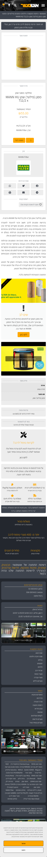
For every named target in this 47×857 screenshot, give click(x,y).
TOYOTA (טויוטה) (10, 784)
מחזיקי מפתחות (20, 790)
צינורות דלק (9, 781)
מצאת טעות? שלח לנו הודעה (23, 424)
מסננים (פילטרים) (13, 13)
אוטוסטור (43, 13)
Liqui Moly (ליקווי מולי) (23, 776)
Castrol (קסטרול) (12, 787)
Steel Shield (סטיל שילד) (31, 799)
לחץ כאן (23, 334)
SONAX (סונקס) (29, 770)
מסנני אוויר (28, 773)
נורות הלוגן (21, 778)
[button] (43, 5)
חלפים (23, 13)
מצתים (17, 781)
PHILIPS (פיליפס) (22, 793)
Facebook (9, 751)
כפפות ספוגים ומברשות (12, 767)
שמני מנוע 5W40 (36, 776)
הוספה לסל (19, 140)
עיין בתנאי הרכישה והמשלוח (17, 507)
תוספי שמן (25, 781)
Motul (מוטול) (9, 776)
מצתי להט (26, 787)
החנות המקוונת (32, 13)
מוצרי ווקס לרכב (11, 778)
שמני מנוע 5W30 (36, 764)
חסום (23, 850)
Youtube (39, 751)
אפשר (23, 843)
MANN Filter (21, 130)
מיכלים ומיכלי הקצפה (35, 793)
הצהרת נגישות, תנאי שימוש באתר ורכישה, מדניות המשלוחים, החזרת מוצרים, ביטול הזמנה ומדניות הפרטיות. (23, 810)
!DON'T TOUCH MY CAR (23, 640)
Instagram (24, 751)
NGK (7, 764)
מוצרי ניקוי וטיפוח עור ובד (34, 784)
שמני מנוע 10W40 (35, 781)
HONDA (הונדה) (21, 784)
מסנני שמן (19, 92)
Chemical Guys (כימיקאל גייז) (20, 764)
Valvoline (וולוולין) (11, 770)
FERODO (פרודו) (25, 767)
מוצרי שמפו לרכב (14, 796)
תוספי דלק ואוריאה (36, 767)
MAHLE (20, 770)
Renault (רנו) (31, 778)
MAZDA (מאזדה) (33, 796)
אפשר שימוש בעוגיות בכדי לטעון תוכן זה (23, 359)
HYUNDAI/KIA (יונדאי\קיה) (14, 773)
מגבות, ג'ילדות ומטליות (34, 790)
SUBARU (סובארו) (10, 793)
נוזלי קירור (38, 773)
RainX (39, 778)
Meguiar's (38, 770)
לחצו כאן (23, 457)
